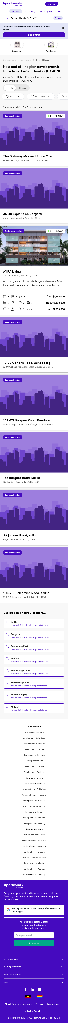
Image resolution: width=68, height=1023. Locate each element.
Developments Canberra (34, 754)
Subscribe (34, 942)
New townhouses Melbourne (34, 846)
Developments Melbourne (34, 743)
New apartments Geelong (34, 823)
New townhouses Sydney (34, 834)
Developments (9, 60)
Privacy (39, 1003)
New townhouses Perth (34, 863)
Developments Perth (34, 760)
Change (58, 18)
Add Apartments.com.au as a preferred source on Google (36, 910)
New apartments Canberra (34, 806)
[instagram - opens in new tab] (39, 989)
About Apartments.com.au (18, 1003)
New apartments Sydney (34, 783)
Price (12, 96)
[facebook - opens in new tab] (25, 989)
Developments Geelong (34, 772)
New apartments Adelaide (34, 817)
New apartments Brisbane (34, 800)
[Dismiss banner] (62, 28)
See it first (34, 35)
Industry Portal (32, 1010)
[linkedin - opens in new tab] (32, 989)
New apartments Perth (34, 811)
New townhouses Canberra (34, 857)
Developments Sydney (34, 732)
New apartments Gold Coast (34, 789)
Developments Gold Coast (34, 737)
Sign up (52, 3)
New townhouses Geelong (34, 874)
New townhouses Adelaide (34, 868)
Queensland (26, 60)
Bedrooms (40, 96)
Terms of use (53, 1003)
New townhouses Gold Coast (34, 840)
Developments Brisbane (34, 749)
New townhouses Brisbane (34, 851)
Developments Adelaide (34, 766)
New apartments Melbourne (34, 794)
